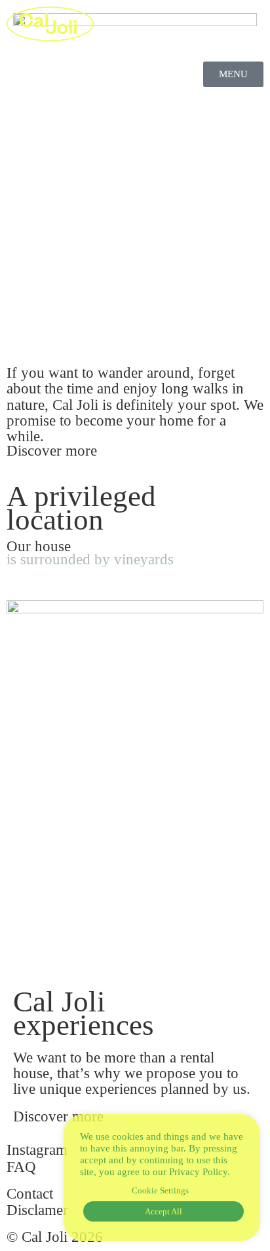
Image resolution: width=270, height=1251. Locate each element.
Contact (30, 1194)
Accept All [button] (163, 1211)
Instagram (37, 1150)
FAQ (21, 1167)
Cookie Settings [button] (160, 1190)
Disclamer (37, 1210)
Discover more (52, 451)
